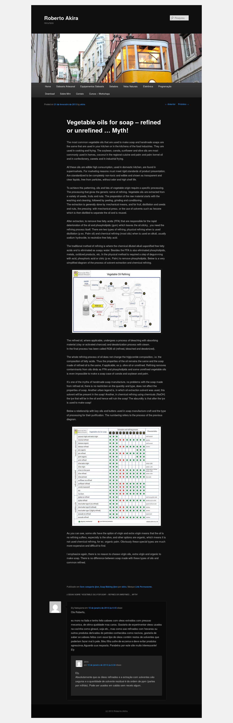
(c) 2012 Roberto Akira (117, 711)
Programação (164, 86)
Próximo (183, 104)
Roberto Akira (61, 17)
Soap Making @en (109, 586)
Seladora (113, 86)
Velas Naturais (130, 86)
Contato (80, 93)
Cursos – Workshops (99, 93)
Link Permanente (143, 586)
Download (50, 93)
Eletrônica (148, 86)
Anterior (170, 104)
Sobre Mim (65, 93)
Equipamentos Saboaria (92, 86)
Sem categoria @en (89, 586)
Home (48, 86)
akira (82, 104)
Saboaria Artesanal (65, 86)
